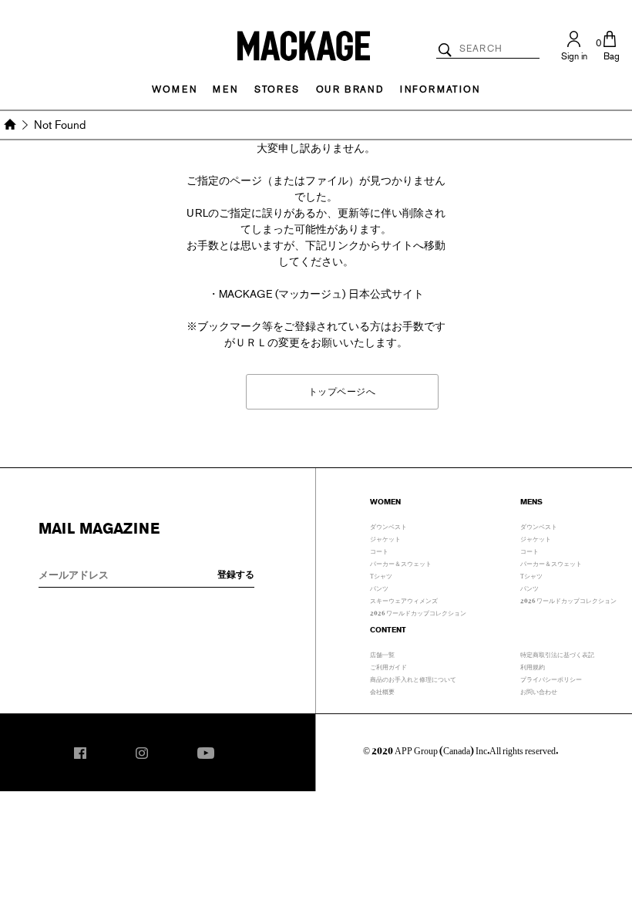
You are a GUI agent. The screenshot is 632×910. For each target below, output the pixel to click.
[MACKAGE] (304, 44)
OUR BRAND (350, 89)
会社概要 (382, 690)
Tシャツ (381, 574)
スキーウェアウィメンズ (404, 599)
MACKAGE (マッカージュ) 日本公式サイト (322, 294)
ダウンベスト (388, 525)
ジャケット (385, 537)
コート (379, 550)
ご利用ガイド (388, 665)
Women (174, 89)
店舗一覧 (382, 653)
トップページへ (342, 391)
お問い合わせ (538, 690)
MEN (225, 89)
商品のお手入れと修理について (413, 678)
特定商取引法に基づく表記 (557, 653)
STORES (277, 89)
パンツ (379, 587)
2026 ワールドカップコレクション (418, 611)
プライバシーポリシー (551, 678)
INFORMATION (440, 89)
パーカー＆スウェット (401, 562)
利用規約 (532, 665)
